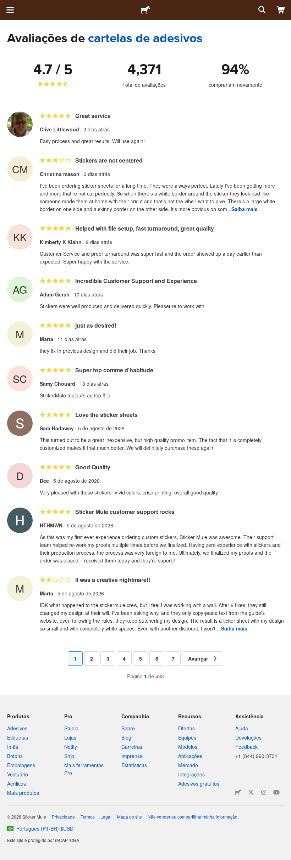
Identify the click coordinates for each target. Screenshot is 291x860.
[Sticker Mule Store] (238, 792)
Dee (44, 480)
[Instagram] (264, 792)
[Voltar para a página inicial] (145, 10)
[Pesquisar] (261, 10)
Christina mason (59, 173)
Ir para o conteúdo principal (5, 5)
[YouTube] (276, 792)
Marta (46, 339)
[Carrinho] (281, 10)
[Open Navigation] (10, 10)
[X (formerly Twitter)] (251, 792)
